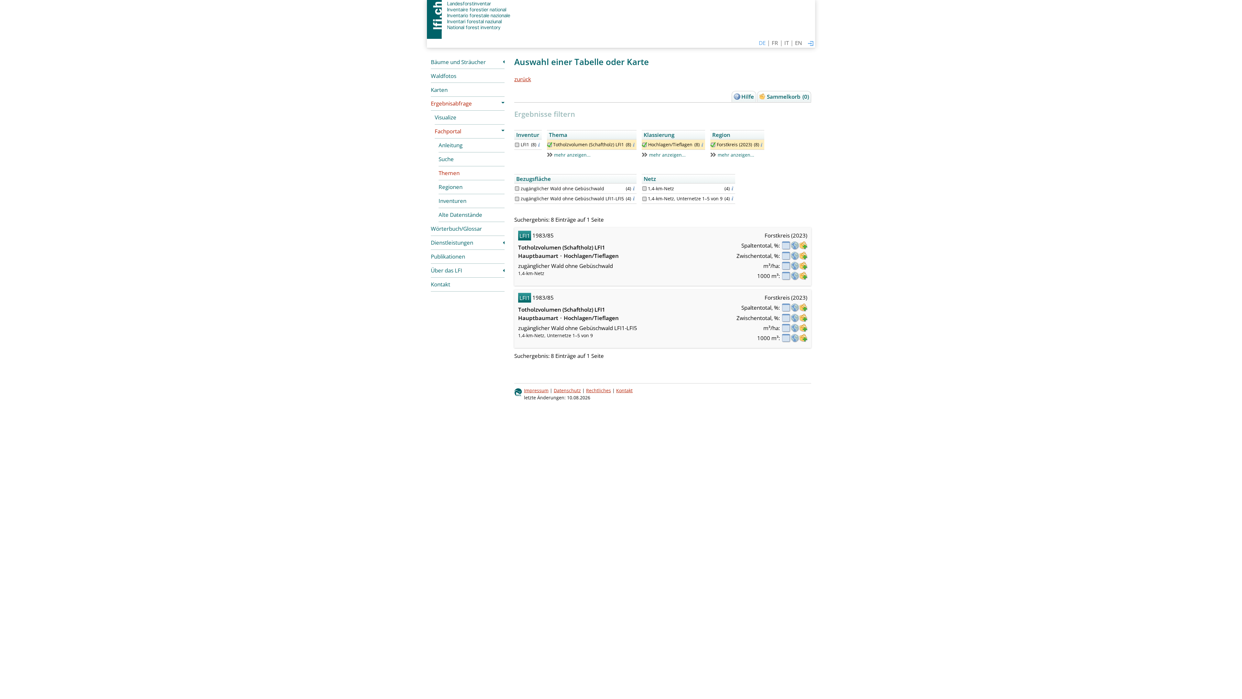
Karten (439, 90)
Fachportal (448, 131)
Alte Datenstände (460, 214)
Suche (446, 159)
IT (786, 43)
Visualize (445, 117)
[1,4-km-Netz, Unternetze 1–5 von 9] (644, 199)
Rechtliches (598, 390)
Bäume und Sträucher (458, 62)
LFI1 (525, 144)
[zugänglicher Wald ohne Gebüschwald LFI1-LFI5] (517, 199)
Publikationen (448, 256)
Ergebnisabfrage (451, 103)
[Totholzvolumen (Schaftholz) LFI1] (549, 145)
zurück (522, 79)
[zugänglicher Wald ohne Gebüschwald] (517, 188)
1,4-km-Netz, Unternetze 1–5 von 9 (685, 198)
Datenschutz (567, 390)
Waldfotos (443, 76)
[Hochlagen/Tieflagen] (644, 145)
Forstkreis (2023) (734, 144)
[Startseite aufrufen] (469, 15)
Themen (449, 173)
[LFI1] (517, 145)
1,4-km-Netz (661, 188)
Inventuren (452, 201)
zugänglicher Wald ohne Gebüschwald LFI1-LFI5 (572, 198)
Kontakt (440, 284)
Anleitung (451, 145)
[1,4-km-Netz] (644, 188)
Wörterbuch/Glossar (456, 228)
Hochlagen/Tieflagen (670, 144)
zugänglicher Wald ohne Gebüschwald (562, 188)
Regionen (451, 187)
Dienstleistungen (452, 242)
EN (798, 43)
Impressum (536, 390)
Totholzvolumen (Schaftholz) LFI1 (588, 144)
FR (775, 43)
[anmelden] (810, 44)
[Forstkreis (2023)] (713, 145)
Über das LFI (446, 270)
